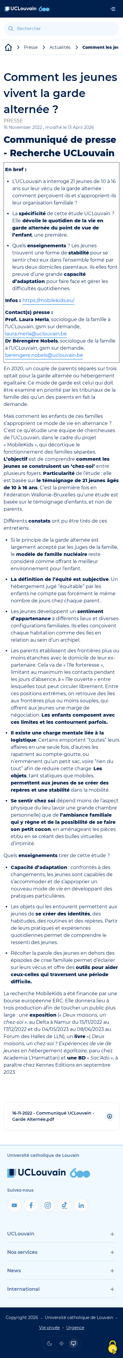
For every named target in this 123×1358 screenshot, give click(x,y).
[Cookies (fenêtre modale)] (112, 1347)
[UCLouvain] (8, 47)
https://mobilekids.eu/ (48, 300)
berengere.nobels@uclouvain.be (44, 355)
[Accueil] (27, 8)
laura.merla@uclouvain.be (36, 334)
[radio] (49, 1343)
